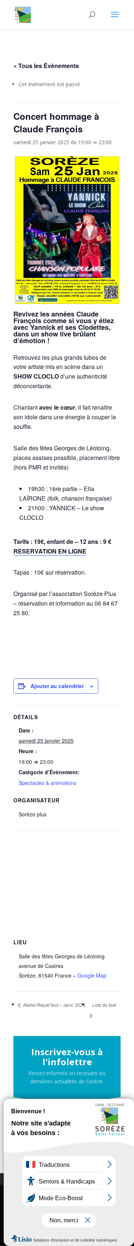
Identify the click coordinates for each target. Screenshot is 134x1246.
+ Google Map (89, 975)
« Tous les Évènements (46, 65)
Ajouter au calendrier (57, 686)
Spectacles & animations (47, 782)
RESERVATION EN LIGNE (49, 551)
